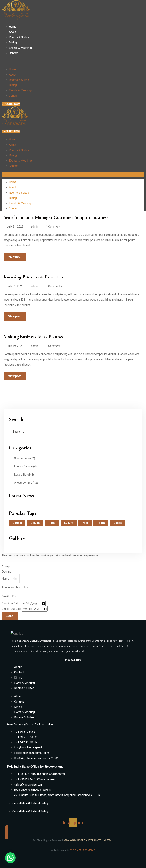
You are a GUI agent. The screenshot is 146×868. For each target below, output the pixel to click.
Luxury (68, 522)
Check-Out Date (12, 608)
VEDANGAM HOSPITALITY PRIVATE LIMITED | (88, 840)
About (12, 32)
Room (101, 522)
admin (34, 226)
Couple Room (22, 458)
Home (12, 26)
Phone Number (11, 587)
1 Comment (53, 226)
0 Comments (54, 286)
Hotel (51, 522)
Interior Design (23, 466)
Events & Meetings (21, 47)
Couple (17, 522)
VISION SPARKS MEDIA (82, 850)
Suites (118, 522)
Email (5, 596)
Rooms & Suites (19, 37)
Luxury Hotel (22, 474)
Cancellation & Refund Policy (30, 803)
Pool (85, 522)
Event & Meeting (24, 683)
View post (14, 256)
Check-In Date (11, 603)
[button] (45, 61)
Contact (13, 53)
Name (6, 578)
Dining (13, 42)
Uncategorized (23, 482)
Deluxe (35, 522)
